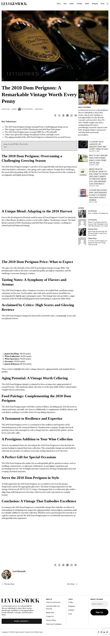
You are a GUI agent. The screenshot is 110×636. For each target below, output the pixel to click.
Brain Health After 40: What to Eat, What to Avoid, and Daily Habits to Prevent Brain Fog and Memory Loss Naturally (98, 176)
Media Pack (50, 612)
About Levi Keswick (53, 602)
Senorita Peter (92, 229)
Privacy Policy (51, 620)
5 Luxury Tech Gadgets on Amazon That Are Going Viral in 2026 (98, 145)
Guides (13, 109)
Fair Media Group (37, 632)
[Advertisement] (39, 194)
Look (70, 614)
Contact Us (50, 616)
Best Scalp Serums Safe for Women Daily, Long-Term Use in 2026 (98, 159)
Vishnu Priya (92, 238)
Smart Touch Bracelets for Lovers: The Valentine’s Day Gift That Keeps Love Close (98, 224)
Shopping (71, 606)
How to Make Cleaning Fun (98, 213)
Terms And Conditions (53, 624)
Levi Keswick (28, 109)
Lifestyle (71, 610)
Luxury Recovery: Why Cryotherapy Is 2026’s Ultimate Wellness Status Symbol (98, 195)
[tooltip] (55, 115)
